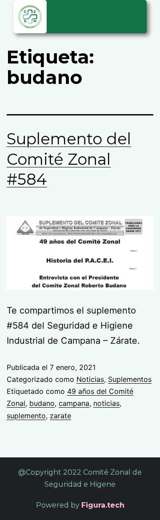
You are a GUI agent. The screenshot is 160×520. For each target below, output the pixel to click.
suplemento (26, 415)
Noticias (90, 379)
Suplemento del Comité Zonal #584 (69, 159)
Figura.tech (102, 505)
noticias (106, 403)
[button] (135, 15)
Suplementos (130, 379)
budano (42, 403)
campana (74, 403)
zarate (60, 415)
